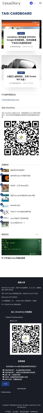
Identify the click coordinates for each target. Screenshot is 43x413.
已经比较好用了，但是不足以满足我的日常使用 (19, 372)
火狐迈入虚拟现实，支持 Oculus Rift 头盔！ (21, 78)
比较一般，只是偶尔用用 (12, 375)
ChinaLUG (34, 412)
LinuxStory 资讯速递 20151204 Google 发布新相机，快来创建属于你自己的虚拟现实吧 (21, 40)
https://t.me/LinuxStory (14, 317)
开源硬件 (21, 73)
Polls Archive (6, 392)
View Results (21, 389)
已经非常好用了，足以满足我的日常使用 (17, 370)
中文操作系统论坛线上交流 (10, 100)
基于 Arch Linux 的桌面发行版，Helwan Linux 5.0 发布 (20, 293)
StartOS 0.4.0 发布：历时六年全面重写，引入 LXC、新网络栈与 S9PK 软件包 (21, 289)
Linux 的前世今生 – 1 (17, 223)
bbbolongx (16, 47)
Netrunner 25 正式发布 (9, 297)
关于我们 (8, 412)
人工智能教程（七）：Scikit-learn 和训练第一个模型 (19, 301)
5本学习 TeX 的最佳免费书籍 (20, 212)
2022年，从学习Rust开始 (19, 185)
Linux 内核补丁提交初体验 (19, 218)
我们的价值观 (24, 412)
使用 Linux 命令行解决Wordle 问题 (22, 195)
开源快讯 (21, 33)
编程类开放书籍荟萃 (17, 170)
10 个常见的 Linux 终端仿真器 (13, 258)
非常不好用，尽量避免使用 (13, 379)
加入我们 (15, 412)
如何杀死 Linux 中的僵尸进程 (20, 176)
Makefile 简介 (15, 205)
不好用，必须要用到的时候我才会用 (16, 377)
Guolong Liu (16, 83)
